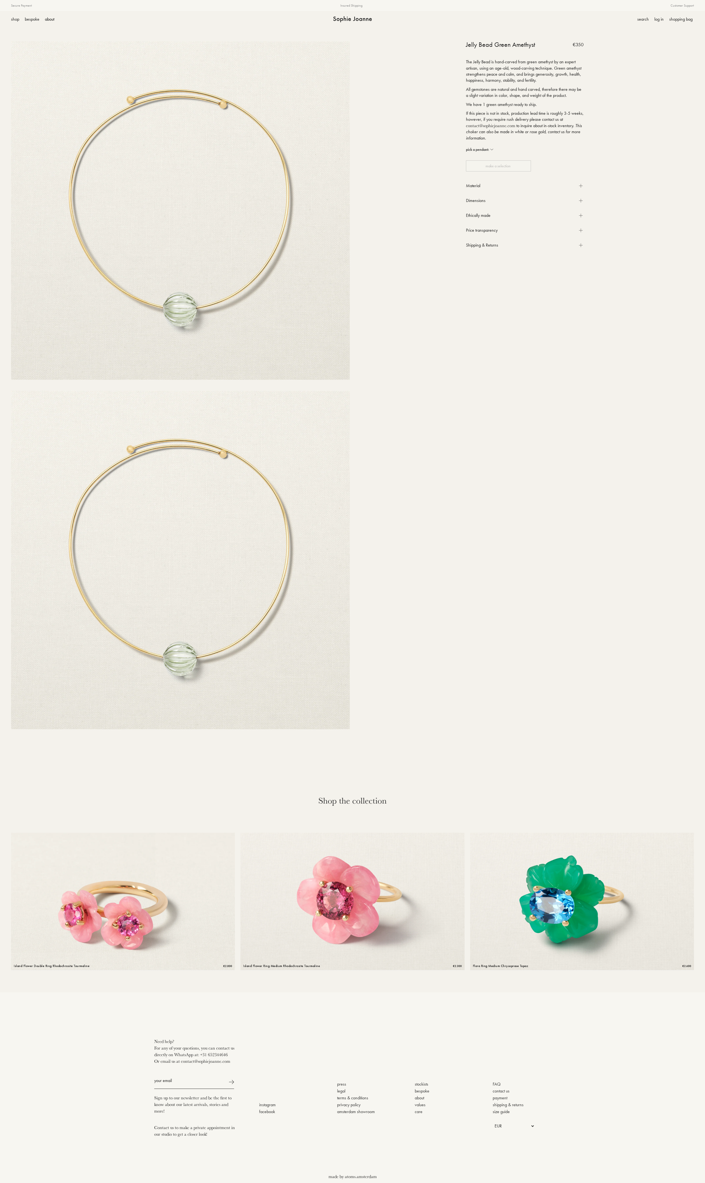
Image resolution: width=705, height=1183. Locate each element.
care (418, 1111)
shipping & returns (508, 1105)
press (341, 1084)
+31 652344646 (214, 1054)
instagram (267, 1105)
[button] (480, 149)
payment (500, 1098)
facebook (267, 1111)
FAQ (497, 1084)
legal (341, 1091)
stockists (421, 1084)
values (420, 1105)
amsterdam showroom (356, 1111)
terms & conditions (352, 1098)
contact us (501, 1091)
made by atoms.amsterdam (353, 1176)
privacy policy (348, 1105)
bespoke (422, 1091)
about (419, 1098)
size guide (501, 1111)
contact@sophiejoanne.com (490, 125)
